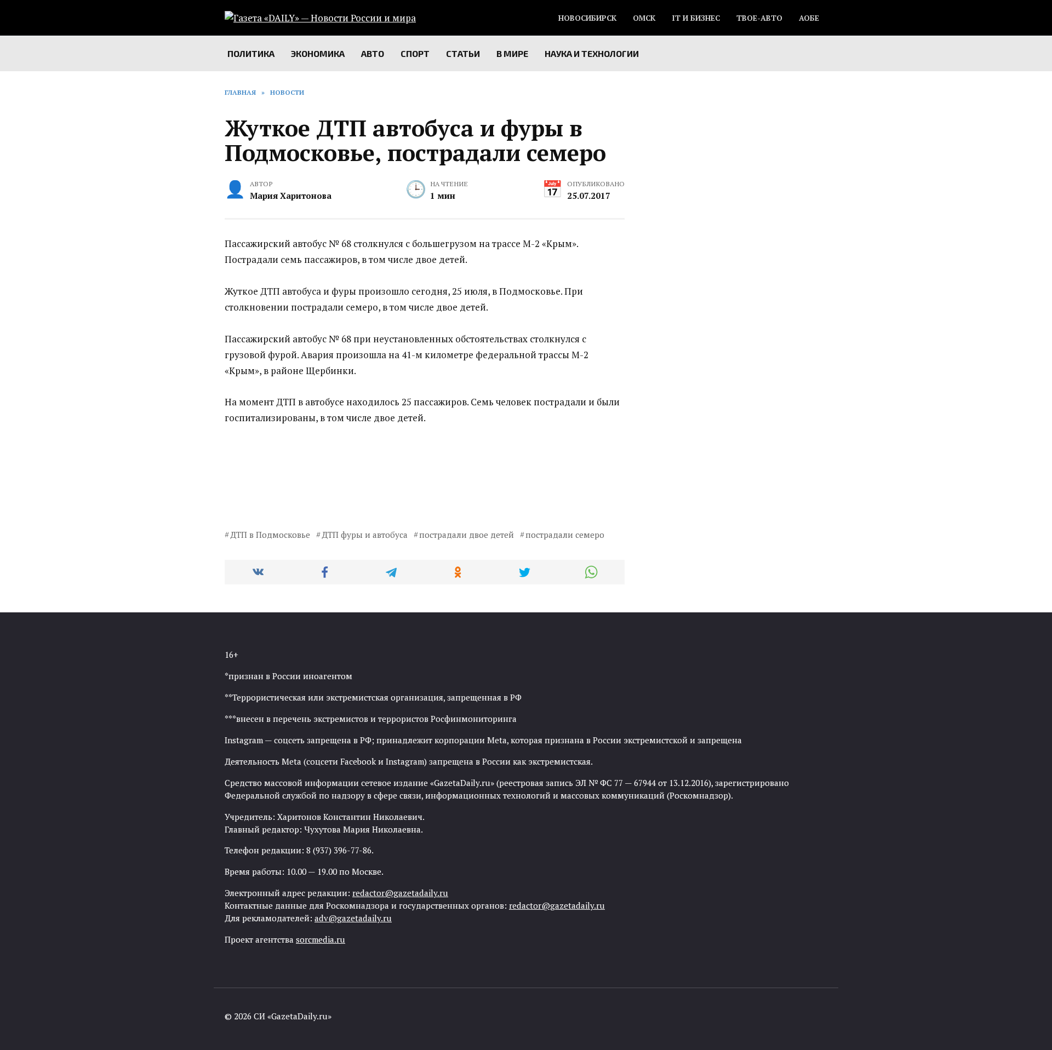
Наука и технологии (592, 53)
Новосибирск (587, 18)
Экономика (318, 53)
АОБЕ (809, 18)
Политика (251, 53)
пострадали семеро (564, 534)
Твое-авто (759, 18)
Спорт (415, 53)
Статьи (463, 53)
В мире (512, 53)
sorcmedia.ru (320, 939)
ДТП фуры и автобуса (365, 534)
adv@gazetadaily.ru (353, 918)
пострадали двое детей (466, 534)
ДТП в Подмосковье (270, 534)
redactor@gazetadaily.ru (400, 892)
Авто (372, 53)
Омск (644, 18)
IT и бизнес (696, 18)
